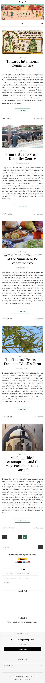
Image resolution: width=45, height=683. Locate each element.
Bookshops (8, 573)
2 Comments (38, 319)
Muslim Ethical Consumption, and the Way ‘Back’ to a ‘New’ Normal (22, 463)
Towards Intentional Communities (22, 63)
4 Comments (38, 417)
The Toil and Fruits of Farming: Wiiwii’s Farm (22, 361)
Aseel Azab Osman (9, 528)
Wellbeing (8, 582)
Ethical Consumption (12, 578)
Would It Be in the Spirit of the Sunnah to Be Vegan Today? (22, 259)
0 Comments (38, 118)
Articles (22, 58)
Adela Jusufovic (8, 214)
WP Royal (27, 679)
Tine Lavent (7, 118)
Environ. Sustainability (26, 573)
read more (22, 111)
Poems (27, 578)
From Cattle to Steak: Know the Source (23, 156)
